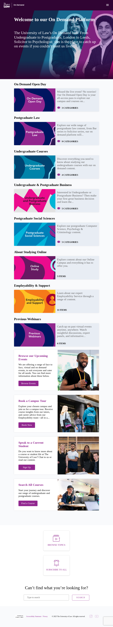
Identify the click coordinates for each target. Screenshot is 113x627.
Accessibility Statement (33, 616)
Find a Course (28, 503)
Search (80, 598)
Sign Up (27, 467)
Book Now (27, 425)
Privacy (45, 616)
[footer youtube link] (97, 616)
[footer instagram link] (91, 616)
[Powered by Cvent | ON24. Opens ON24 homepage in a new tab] (20, 617)
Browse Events (28, 383)
